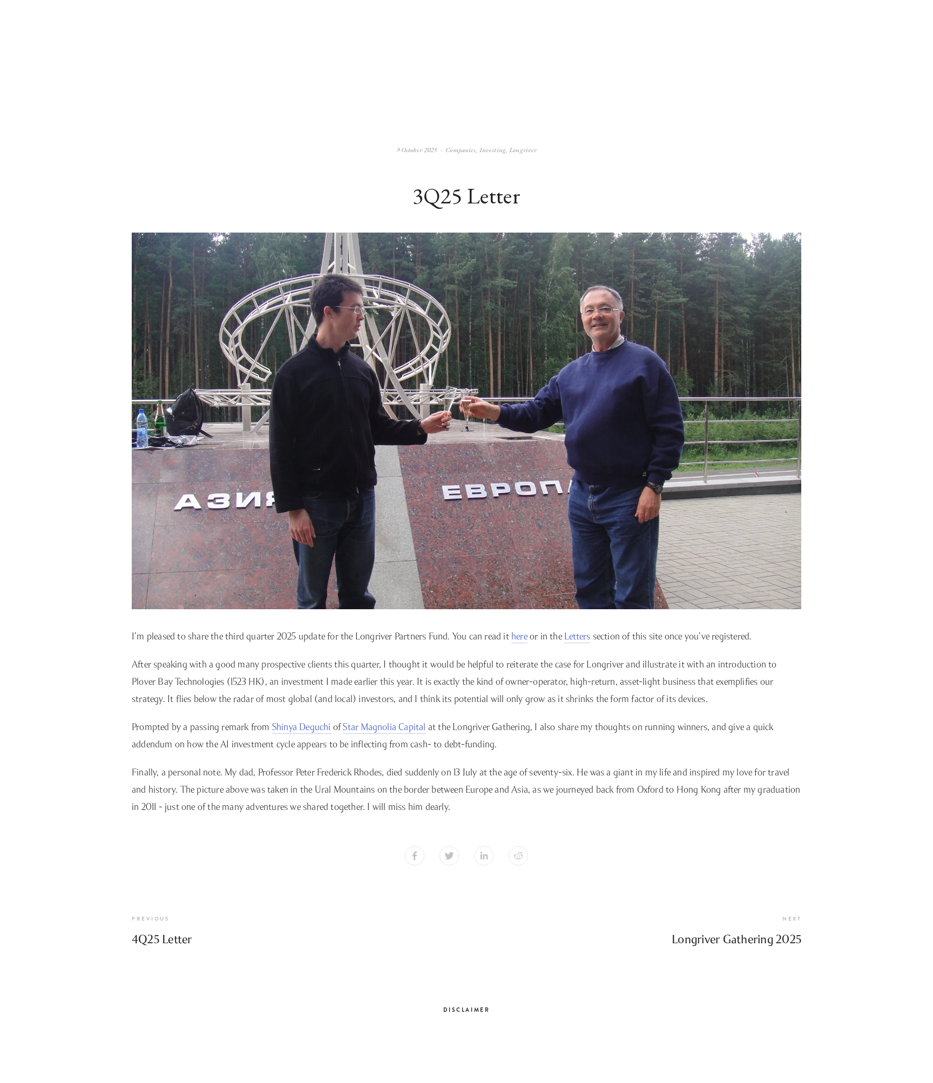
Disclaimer (466, 1010)
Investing (492, 149)
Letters (577, 636)
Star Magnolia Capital (384, 727)
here (519, 636)
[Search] (135, 62)
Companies (460, 149)
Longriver (523, 149)
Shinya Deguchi (301, 727)
